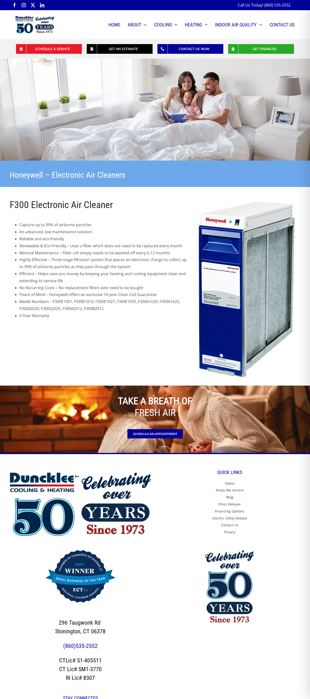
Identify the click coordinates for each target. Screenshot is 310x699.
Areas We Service (230, 490)
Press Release (229, 504)
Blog (229, 497)
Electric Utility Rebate (229, 518)
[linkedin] (42, 5)
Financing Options (229, 511)
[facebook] (14, 5)
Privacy (229, 532)
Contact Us (229, 525)
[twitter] (33, 5)
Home (229, 483)
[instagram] (24, 5)
